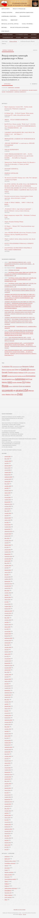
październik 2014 (8, 774)
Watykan (31, 390)
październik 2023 (8, 531)
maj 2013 (7, 813)
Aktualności (7, 856)
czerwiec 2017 (8, 701)
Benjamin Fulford (28, 366)
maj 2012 (7, 840)
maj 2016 (7, 731)
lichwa (13, 379)
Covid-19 (25, 369)
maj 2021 (7, 595)
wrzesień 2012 (8, 831)
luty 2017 (7, 710)
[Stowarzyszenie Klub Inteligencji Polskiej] (19, 6)
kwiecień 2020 (8, 624)
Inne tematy (7, 867)
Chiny (16, 369)
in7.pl (20, 914)
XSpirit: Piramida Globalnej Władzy (14, 222)
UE (14, 390)
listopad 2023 (7, 529)
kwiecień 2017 (8, 706)
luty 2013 (7, 819)
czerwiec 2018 (8, 674)
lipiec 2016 (7, 726)
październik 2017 (8, 692)
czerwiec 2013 (8, 810)
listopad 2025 (7, 474)
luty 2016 (7, 738)
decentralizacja (14, 90)
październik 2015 (8, 747)
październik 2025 (8, 476)
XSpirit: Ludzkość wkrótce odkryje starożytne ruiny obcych (20, 239)
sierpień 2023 (7, 536)
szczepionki (7, 390)
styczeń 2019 (8, 658)
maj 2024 (7, 515)
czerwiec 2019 (8, 647)
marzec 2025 (7, 492)
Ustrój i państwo (8, 897)
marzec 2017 (7, 708)
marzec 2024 (7, 520)
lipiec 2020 (7, 617)
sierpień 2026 (7, 456)
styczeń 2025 (8, 497)
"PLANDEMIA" (6, 366)
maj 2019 (7, 649)
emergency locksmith (9, 310)
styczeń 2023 (8, 549)
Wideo (26, 37)
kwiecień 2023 (8, 545)
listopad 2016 (7, 717)
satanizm (11, 386)
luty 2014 (7, 792)
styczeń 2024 (8, 524)
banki (20, 366)
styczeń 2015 (8, 767)
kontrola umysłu (21, 376)
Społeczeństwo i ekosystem (11, 888)
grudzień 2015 (8, 742)
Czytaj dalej (7, 83)
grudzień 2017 (8, 688)
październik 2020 (8, 610)
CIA (20, 369)
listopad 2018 (7, 663)
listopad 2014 (7, 772)
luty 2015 (7, 765)
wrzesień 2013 (8, 804)
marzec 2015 (7, 763)
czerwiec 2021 (8, 592)
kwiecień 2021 (8, 597)
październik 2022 (8, 556)
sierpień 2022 (7, 560)
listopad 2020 (7, 608)
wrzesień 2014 (8, 776)
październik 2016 (8, 720)
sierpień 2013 (7, 806)
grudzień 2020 (8, 606)
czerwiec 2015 (8, 756)
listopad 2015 (7, 744)
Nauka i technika (8, 874)
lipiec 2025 (7, 483)
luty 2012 (7, 847)
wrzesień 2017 (8, 694)
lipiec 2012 (7, 835)
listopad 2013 (7, 799)
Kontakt (33, 37)
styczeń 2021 (8, 604)
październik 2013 (8, 801)
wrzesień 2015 (8, 749)
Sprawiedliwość (8, 890)
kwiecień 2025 (8, 490)
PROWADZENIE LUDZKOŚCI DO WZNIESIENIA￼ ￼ (20, 139)
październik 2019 (8, 638)
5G (11, 366)
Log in (24, 914)
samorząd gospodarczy (20, 91)
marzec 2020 (7, 626)
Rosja (5, 385)
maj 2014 (7, 785)
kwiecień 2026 (8, 465)
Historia (6, 865)
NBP (31, 379)
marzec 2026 (7, 467)
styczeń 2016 (8, 740)
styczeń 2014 (8, 794)
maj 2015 (7, 758)
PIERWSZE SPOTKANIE (11, 173)
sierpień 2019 (7, 642)
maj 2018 (7, 676)
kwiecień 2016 (8, 733)
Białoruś (4, 369)
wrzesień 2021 (8, 585)
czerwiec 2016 (8, 729)
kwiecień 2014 (8, 788)
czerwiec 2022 (8, 565)
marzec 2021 (7, 599)
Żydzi (20, 394)
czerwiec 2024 (8, 513)
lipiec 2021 (7, 590)
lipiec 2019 (7, 645)
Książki (18, 37)
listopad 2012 (7, 826)
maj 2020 (7, 622)
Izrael (4, 375)
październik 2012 (8, 829)
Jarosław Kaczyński (12, 376)
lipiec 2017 (7, 699)
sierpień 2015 (7, 751)
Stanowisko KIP (8, 37)
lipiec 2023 (7, 538)
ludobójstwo (20, 379)
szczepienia (26, 386)
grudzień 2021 (8, 579)
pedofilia (14, 382)
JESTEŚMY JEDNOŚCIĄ (11, 169)
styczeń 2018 (8, 685)
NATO (28, 379)
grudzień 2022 (8, 551)
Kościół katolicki (6, 379)
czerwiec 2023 (8, 540)
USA (25, 390)
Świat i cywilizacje (8, 895)
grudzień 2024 (8, 499)
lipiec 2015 (7, 754)
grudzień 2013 (8, 797)
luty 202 (6, 849)
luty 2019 (7, 656)
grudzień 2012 (8, 824)
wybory (3, 394)
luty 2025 (7, 495)
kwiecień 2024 (8, 517)
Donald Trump (7, 372)
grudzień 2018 (8, 660)
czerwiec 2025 (8, 486)
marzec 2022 (7, 572)
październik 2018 (8, 665)
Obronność (7, 876)
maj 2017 (7, 704)
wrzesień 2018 (8, 667)
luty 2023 (7, 547)
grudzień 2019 (8, 633)
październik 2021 (8, 583)
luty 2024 (7, 522)
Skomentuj (34, 83)
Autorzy (34, 34)
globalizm (15, 372)
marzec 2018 (7, 681)
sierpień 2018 (7, 669)
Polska (27, 382)
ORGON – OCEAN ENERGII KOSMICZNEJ (16, 119)
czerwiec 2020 (8, 620)
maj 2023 (7, 542)
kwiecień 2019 (8, 651)
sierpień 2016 (7, 724)
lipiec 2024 (7, 511)
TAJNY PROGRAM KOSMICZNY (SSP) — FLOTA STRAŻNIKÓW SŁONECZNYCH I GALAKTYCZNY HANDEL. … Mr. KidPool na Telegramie (19, 156)
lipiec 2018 (7, 672)
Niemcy (4, 382)
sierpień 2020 (7, 615)
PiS (23, 382)
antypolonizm (16, 366)
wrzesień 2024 (8, 506)
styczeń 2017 (8, 713)
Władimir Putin (10, 394)
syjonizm (16, 386)
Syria (20, 386)
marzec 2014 (7, 790)
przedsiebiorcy (10, 91)
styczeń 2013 (8, 822)
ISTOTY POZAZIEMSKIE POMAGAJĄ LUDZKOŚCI (19, 243)
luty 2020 (7, 629)
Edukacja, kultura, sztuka (10, 861)
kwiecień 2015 (8, 760)
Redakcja (7, 886)
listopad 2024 (7, 501)
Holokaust (21, 372)
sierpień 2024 (7, 508)
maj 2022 (7, 567)
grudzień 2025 (8, 472)
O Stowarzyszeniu (22, 34)
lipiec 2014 (7, 781)
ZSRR (15, 394)
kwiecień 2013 (8, 815)
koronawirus (30, 376)
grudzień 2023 (8, 526)
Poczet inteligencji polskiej (10, 879)
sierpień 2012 (7, 833)
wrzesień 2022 (8, 558)
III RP (25, 372)
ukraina (19, 390)
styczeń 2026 (8, 470)
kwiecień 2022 (8, 570)
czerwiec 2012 (8, 838)
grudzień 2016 (8, 715)
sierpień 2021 (7, 588)
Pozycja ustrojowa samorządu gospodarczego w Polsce (15, 57)
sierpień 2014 (7, 778)
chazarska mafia (10, 369)
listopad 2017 (7, 690)
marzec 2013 (7, 817)
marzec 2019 (7, 654)
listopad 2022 (7, 554)
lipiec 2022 (7, 563)
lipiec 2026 (7, 458)
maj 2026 (7, 463)
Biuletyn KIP (7, 858)
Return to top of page (19, 909)
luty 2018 (7, 683)
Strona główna (7, 34)
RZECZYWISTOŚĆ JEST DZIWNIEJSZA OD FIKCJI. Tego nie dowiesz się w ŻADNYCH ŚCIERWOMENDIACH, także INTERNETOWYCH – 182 (20, 298)
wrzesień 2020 (8, 613)
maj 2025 (7, 488)
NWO (10, 382)
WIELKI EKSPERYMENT (12, 149)
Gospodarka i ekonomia (14, 87)
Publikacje (7, 883)
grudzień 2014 (8, 769)
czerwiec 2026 (8, 461)
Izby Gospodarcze (23, 90)
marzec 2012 (7, 844)
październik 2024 (8, 504)
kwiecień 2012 (8, 842)
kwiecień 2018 (8, 679)
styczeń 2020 (8, 631)
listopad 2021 (7, 581)
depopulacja (32, 369)
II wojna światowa (31, 372)
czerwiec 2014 (8, 783)
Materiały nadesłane (8, 50)
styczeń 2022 (8, 576)
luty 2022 (7, 574)
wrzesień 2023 (8, 533)
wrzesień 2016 (8, 722)
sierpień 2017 (7, 697)
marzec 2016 (7, 735)
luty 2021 (7, 601)
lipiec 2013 (7, 808)
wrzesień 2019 (8, 640)
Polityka (6, 881)
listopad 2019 (7, 635)
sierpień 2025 (7, 481)
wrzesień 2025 (8, 479)
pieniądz (19, 382)
